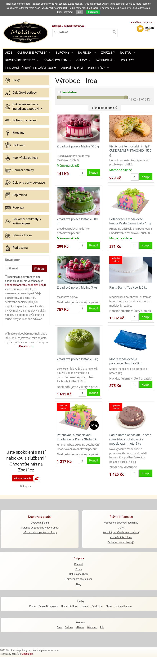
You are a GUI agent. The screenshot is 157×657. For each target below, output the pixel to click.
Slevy (16, 80)
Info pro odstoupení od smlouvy (40, 532)
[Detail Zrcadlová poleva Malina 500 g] (78, 128)
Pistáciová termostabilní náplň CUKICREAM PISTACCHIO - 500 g (130, 151)
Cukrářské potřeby (32, 52)
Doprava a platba (40, 522)
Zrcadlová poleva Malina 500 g (78, 146)
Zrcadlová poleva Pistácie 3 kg (77, 359)
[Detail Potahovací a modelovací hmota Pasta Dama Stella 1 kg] (130, 201)
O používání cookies (121, 537)
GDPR (121, 527)
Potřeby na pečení (24, 120)
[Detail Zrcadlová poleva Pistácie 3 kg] (78, 341)
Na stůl (125, 52)
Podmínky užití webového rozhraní (121, 532)
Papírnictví (104, 60)
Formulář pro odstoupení (78, 579)
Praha (32, 606)
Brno (59, 627)
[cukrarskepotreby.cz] (26, 32)
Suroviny (62, 52)
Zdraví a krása (72, 68)
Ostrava (69, 627)
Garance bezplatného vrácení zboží (40, 527)
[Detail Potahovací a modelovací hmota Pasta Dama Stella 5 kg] (78, 417)
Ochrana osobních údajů (121, 542)
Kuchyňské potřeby (20, 60)
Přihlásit (39, 268)
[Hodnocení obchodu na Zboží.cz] (26, 478)
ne (79, 12)
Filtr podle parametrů (104, 107)
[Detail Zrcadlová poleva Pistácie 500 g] (78, 201)
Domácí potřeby (55, 60)
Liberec (85, 606)
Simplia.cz (27, 653)
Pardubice (97, 606)
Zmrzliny (108, 52)
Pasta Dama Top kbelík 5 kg (128, 287)
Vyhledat (114, 32)
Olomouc (92, 627)
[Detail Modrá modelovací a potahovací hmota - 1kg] (130, 341)
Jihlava (80, 627)
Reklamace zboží (78, 574)
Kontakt (78, 564)
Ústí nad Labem (123, 606)
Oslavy (81, 60)
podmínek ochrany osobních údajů (25, 284)
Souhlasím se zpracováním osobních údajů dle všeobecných (25, 280)
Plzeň (109, 606)
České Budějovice (48, 606)
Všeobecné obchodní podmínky (121, 522)
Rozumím (93, 12)
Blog (78, 584)
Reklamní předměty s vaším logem (30, 68)
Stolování (18, 145)
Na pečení (85, 52)
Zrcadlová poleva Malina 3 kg (77, 287)
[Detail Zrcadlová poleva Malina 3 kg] (78, 269)
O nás (78, 569)
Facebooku (25, 346)
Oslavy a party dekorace (28, 182)
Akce (8, 52)
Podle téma (96, 68)
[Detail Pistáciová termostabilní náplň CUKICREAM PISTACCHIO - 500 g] (130, 128)
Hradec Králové (69, 606)
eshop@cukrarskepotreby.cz (69, 26)
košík (149, 29)
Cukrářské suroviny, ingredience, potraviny (27, 106)
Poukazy (127, 60)
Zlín (102, 627)
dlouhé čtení (93, 8)
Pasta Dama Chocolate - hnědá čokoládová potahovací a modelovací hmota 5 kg (130, 439)
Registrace (148, 22)
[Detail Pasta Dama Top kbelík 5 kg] (130, 269)
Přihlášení (136, 22)
